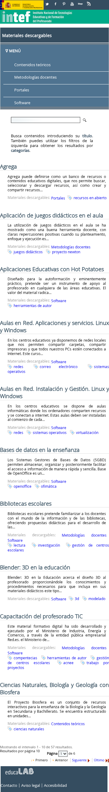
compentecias (25, 657)
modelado (96, 598)
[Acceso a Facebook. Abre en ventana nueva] (56, 1)
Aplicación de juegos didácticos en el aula (51, 215)
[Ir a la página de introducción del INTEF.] (37, 11)
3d (77, 598)
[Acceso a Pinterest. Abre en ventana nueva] (64, 1)
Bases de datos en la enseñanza (40, 449)
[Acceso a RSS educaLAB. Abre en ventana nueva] (89, 1)
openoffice (22, 486)
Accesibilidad (55, 785)
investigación (49, 545)
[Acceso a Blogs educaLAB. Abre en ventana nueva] (81, 1)
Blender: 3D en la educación (35, 567)
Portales (21, 90)
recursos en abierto (90, 197)
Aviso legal (30, 785)
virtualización (87, 432)
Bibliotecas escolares (25, 503)
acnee (68, 662)
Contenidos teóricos (32, 64)
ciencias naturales (29, 728)
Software (22, 103)
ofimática (49, 486)
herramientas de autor (33, 305)
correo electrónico (59, 366)
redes (18, 366)
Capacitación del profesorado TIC (41, 616)
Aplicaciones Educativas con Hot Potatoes (52, 269)
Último (99, 760)
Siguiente (79, 760)
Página (52, 753)
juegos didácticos (28, 251)
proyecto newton (66, 251)
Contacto (9, 785)
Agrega (8, 166)
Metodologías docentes (35, 77)
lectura (19, 545)
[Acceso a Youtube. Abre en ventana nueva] (73, 1)
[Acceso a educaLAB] (19, 769)
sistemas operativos (50, 432)
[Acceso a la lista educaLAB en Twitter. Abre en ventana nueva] (47, 1)
